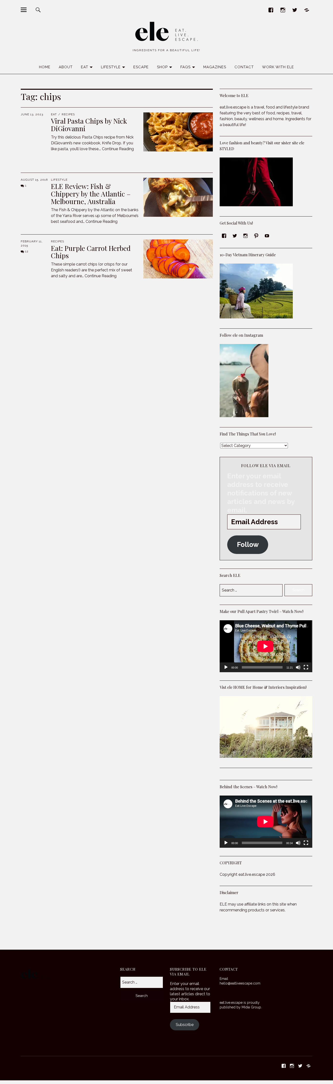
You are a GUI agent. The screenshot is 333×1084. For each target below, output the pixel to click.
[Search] (38, 9)
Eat (84, 67)
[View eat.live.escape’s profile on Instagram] (245, 236)
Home (44, 67)
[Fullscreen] (306, 667)
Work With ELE (278, 67)
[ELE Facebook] (270, 9)
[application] (266, 646)
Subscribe (185, 1024)
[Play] (226, 667)
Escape (141, 67)
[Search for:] (141, 982)
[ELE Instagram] (282, 9)
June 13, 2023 (32, 114)
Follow (248, 545)
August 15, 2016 (34, 179)
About (66, 67)
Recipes (68, 114)
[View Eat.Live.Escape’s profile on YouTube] (267, 236)
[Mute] (298, 667)
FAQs (185, 67)
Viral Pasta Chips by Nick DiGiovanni (89, 124)
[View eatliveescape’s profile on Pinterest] (256, 236)
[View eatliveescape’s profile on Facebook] (224, 236)
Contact (244, 67)
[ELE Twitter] (294, 9)
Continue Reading (118, 149)
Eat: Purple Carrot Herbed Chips (91, 252)
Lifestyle (111, 67)
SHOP (162, 67)
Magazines (214, 67)
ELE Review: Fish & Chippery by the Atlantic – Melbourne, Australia (91, 194)
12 (27, 251)
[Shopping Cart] (306, 9)
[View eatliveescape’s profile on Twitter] (234, 236)
